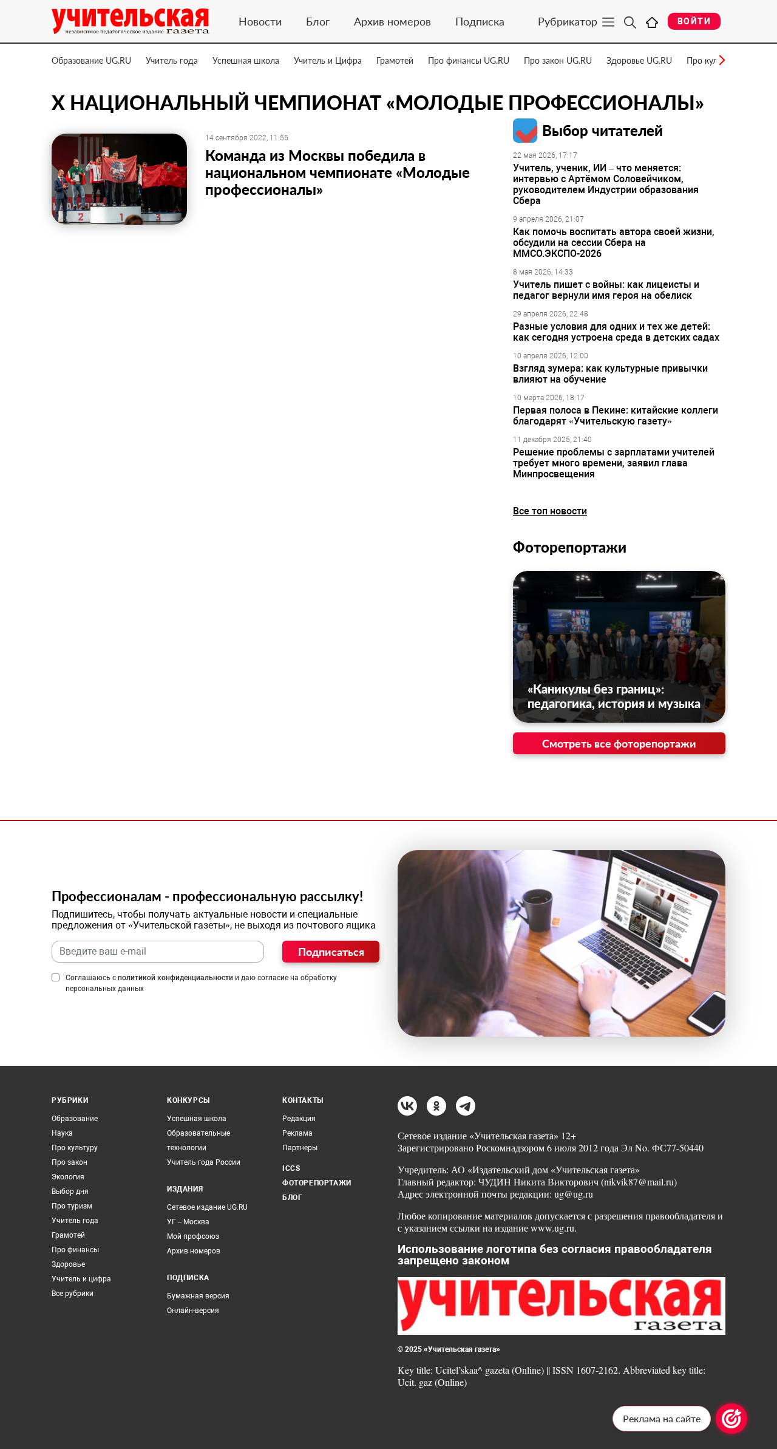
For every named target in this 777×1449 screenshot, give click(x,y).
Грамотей (394, 60)
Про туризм (72, 1206)
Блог (318, 21)
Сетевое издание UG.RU (207, 1207)
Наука (62, 1133)
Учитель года (172, 60)
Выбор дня (70, 1191)
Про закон (69, 1162)
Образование (75, 1118)
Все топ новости (550, 511)
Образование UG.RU (91, 60)
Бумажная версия (198, 1296)
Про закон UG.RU (558, 60)
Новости (260, 21)
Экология (68, 1177)
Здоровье (68, 1264)
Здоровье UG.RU (639, 60)
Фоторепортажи (569, 547)
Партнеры (299, 1148)
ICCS (291, 1168)
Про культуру (75, 1148)
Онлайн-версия (193, 1310)
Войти (694, 21)
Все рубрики (72, 1293)
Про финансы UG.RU (468, 60)
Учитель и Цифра (328, 60)
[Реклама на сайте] (731, 1418)
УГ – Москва (188, 1222)
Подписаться (331, 951)
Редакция (299, 1118)
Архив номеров (392, 21)
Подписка (479, 21)
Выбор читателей (602, 130)
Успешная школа (245, 60)
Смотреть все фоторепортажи (619, 743)
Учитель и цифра (81, 1279)
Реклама (297, 1133)
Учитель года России (203, 1162)
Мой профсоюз (193, 1236)
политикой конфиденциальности (175, 977)
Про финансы (75, 1250)
